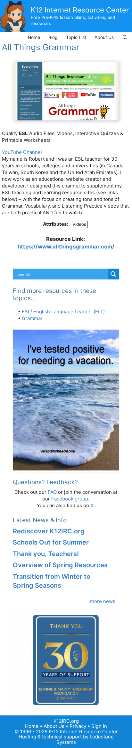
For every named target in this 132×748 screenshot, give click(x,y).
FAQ (52, 492)
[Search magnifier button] (113, 274)
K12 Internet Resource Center (80, 10)
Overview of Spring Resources (60, 565)
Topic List (76, 37)
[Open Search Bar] (125, 37)
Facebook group (69, 499)
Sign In (99, 726)
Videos (79, 224)
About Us (104, 37)
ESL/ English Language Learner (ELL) (63, 312)
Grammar (32, 318)
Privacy (78, 726)
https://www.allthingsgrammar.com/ (66, 246)
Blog (53, 37)
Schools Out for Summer (51, 542)
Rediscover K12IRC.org (49, 531)
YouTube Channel (22, 152)
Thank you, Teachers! (46, 554)
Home (34, 37)
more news (102, 601)
